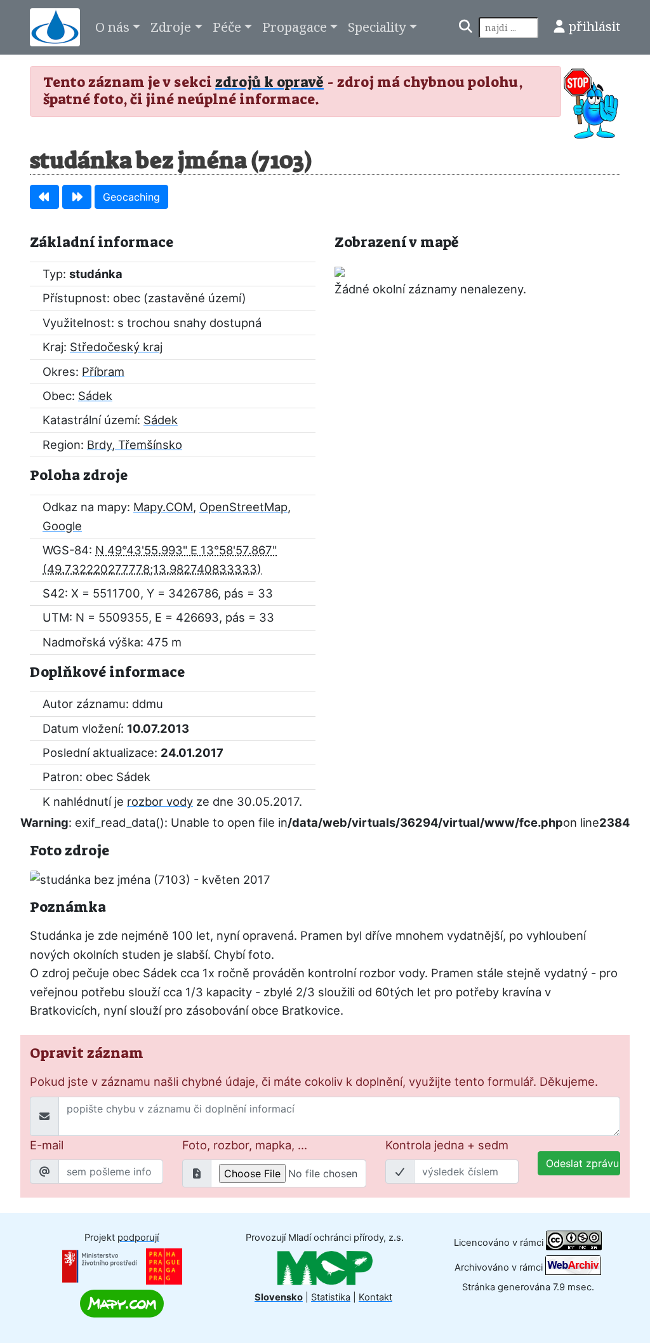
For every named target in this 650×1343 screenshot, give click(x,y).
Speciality (377, 27)
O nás (112, 27)
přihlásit (594, 26)
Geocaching (131, 196)
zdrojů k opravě (269, 82)
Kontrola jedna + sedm (446, 1145)
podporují (138, 1237)
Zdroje (170, 27)
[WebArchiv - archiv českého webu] (573, 1267)
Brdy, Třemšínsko (134, 444)
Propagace (294, 27)
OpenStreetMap (243, 507)
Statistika (330, 1297)
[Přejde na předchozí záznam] (44, 197)
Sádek (95, 396)
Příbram (103, 371)
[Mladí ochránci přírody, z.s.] (325, 1267)
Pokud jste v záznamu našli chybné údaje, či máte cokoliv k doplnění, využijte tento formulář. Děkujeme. (314, 1081)
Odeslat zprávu (582, 1163)
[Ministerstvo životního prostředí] (99, 1265)
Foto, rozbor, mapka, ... (244, 1145)
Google (62, 526)
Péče (227, 27)
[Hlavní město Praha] (164, 1265)
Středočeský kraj (116, 347)
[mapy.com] (121, 1303)
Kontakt (375, 1297)
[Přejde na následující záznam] (76, 197)
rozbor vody (160, 801)
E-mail (46, 1145)
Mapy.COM (163, 507)
